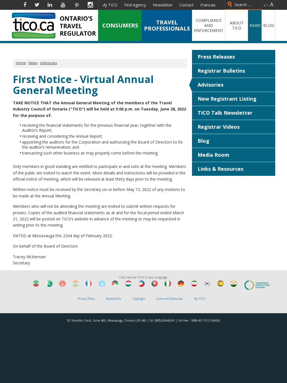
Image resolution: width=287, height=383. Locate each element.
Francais (208, 5)
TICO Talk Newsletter (225, 112)
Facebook (25, 5)
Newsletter (163, 5)
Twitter (37, 5)
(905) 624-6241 (165, 320)
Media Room (213, 154)
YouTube (63, 5)
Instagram (90, 5)
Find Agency (135, 5)
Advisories (210, 84)
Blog (203, 140)
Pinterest (76, 5)
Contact (186, 5)
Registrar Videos (219, 126)
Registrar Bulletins (221, 70)
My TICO (109, 5)
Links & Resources (220, 168)
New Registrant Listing (227, 98)
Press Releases (216, 56)
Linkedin (50, 5)
